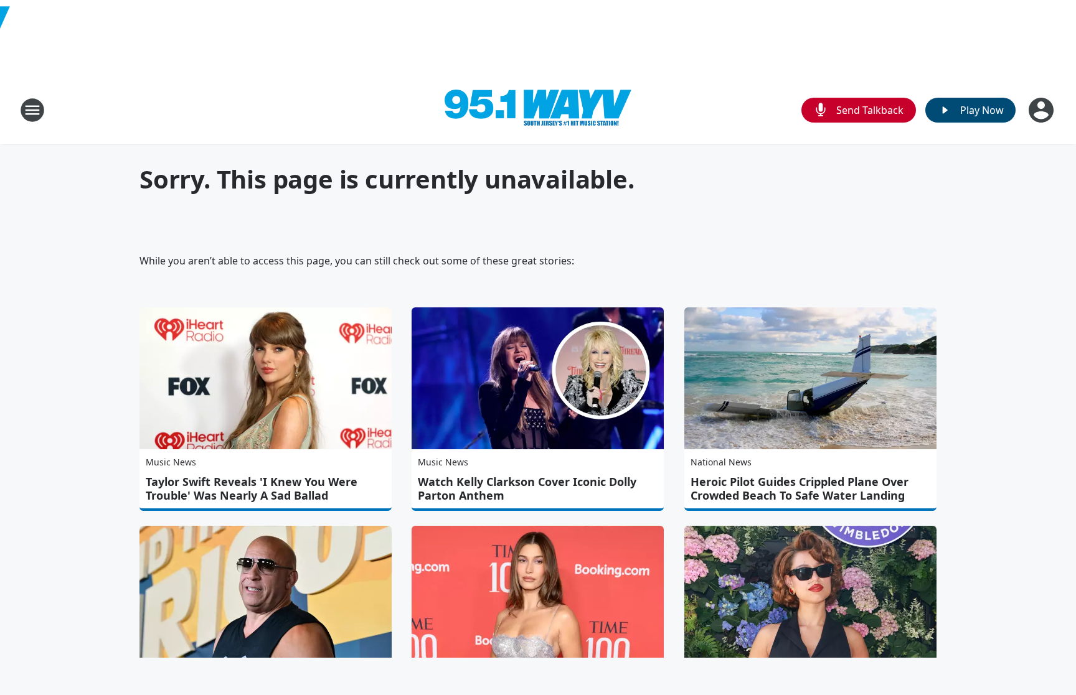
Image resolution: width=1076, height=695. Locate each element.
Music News (171, 462)
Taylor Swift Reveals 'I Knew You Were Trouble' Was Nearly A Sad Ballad (251, 488)
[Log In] (1042, 110)
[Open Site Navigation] (32, 110)
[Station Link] (538, 110)
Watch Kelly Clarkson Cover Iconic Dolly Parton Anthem (527, 488)
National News (721, 462)
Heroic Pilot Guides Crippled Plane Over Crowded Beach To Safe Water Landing (799, 488)
